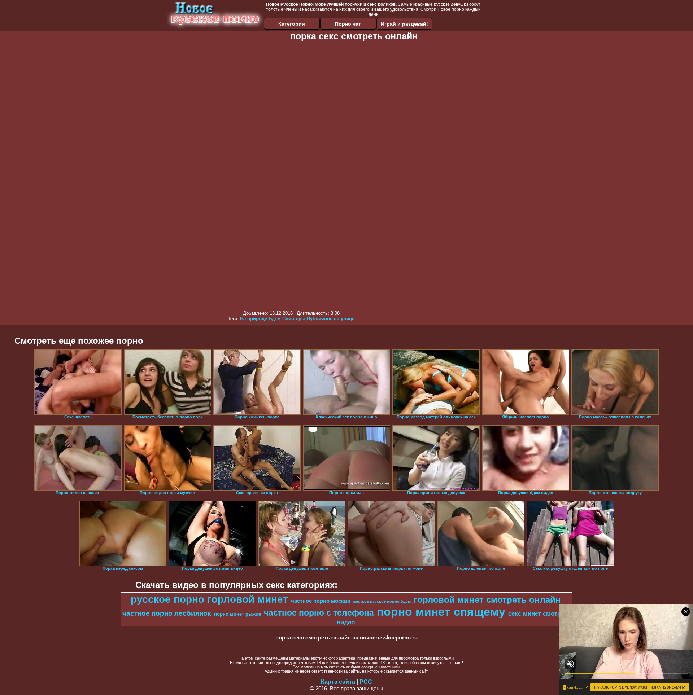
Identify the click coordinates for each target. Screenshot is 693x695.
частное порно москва (320, 601)
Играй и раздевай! (404, 24)
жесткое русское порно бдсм (382, 601)
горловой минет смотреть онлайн (487, 599)
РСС (365, 682)
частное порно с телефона (319, 612)
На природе (253, 318)
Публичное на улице (330, 318)
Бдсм (275, 318)
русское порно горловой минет (209, 599)
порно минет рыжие (237, 614)
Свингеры (293, 318)
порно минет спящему (441, 611)
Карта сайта (338, 682)
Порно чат (348, 24)
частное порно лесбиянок (166, 613)
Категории (291, 24)
